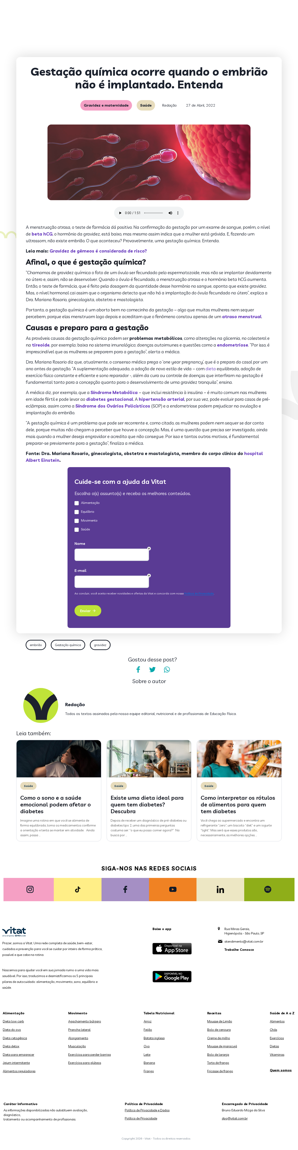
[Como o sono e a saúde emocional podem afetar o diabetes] (59, 776)
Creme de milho (218, 1038)
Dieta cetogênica (15, 1038)
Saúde (146, 105)
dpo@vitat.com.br (235, 1118)
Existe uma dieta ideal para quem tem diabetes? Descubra (147, 804)
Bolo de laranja (218, 1054)
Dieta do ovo (12, 1030)
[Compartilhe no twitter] (152, 669)
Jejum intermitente (16, 1063)
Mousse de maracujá (222, 1046)
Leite (147, 1054)
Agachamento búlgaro (84, 1021)
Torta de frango (218, 1063)
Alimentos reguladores (19, 1071)
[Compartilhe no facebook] (138, 669)
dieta (211, 368)
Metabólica (125, 392)
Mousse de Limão (219, 1021)
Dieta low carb (13, 1021)
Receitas (214, 1013)
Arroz (148, 1021)
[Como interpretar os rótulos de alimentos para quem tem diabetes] (239, 776)
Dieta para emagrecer (18, 1054)
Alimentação (13, 1013)
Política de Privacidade (141, 1118)
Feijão (148, 1030)
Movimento (77, 1013)
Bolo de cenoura (219, 1030)
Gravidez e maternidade (106, 105)
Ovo (147, 1046)
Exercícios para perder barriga (89, 1054)
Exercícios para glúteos (84, 1063)
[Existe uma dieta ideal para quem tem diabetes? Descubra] (149, 776)
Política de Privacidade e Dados (147, 1110)
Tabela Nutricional (159, 1013)
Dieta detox (11, 1046)
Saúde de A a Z (282, 1013)
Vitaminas (277, 1054)
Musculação (77, 1046)
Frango (149, 1071)
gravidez (100, 645)
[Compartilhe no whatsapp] (167, 669)
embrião (36, 645)
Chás (273, 1030)
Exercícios (277, 1038)
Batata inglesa (154, 1038)
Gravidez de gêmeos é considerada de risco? (98, 251)
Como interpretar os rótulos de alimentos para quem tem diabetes (238, 804)
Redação (169, 105)
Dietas (274, 1046)
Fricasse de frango (220, 1071)
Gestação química (68, 645)
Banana (149, 1063)
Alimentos (277, 1021)
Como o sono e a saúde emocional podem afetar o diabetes (55, 804)
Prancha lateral (79, 1030)
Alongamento (78, 1038)
